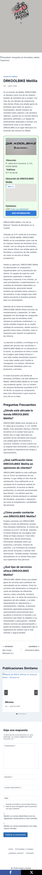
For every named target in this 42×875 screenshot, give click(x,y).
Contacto (30, 853)
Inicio (11, 849)
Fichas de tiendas (10, 76)
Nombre (8, 777)
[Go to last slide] (6, 692)
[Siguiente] (36, 692)
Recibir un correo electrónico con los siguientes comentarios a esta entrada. (21, 817)
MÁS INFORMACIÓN (21, 213)
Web (6, 798)
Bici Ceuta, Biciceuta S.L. (8, 650)
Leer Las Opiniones (19, 209)
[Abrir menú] (21, 23)
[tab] (16, 713)
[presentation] (21, 685)
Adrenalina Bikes (32, 648)
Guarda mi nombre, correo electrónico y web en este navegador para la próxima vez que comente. (21, 806)
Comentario (10, 746)
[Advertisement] (21, 38)
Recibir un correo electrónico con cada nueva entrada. (20, 827)
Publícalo (31, 872)
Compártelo (10, 872)
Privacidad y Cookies (24, 849)
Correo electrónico (13, 787)
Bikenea (9, 702)
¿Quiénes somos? (16, 853)
